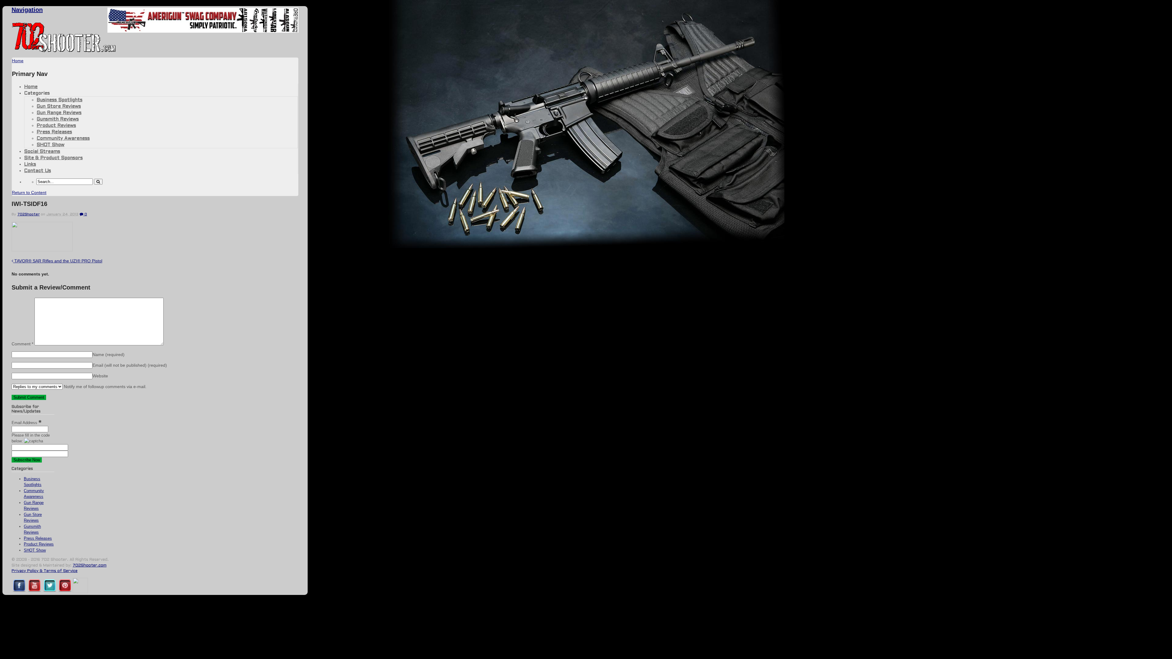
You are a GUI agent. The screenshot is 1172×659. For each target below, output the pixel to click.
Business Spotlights (59, 100)
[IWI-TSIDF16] (42, 249)
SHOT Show (50, 145)
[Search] (98, 182)
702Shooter (28, 214)
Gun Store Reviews (59, 106)
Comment (22, 343)
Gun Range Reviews (59, 113)
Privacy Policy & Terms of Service (45, 571)
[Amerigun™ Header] (203, 31)
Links (30, 164)
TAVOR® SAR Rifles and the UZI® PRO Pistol (57, 260)
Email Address (25, 422)
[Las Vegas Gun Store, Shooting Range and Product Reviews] (64, 51)
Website (100, 375)
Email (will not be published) (129, 365)
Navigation (27, 9)
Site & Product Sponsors (53, 158)
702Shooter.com (90, 565)
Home (31, 87)
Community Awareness (63, 138)
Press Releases (54, 132)
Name (108, 354)
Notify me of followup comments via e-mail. (104, 386)
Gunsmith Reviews (58, 119)
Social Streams (42, 151)
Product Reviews (56, 126)
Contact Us (37, 171)
